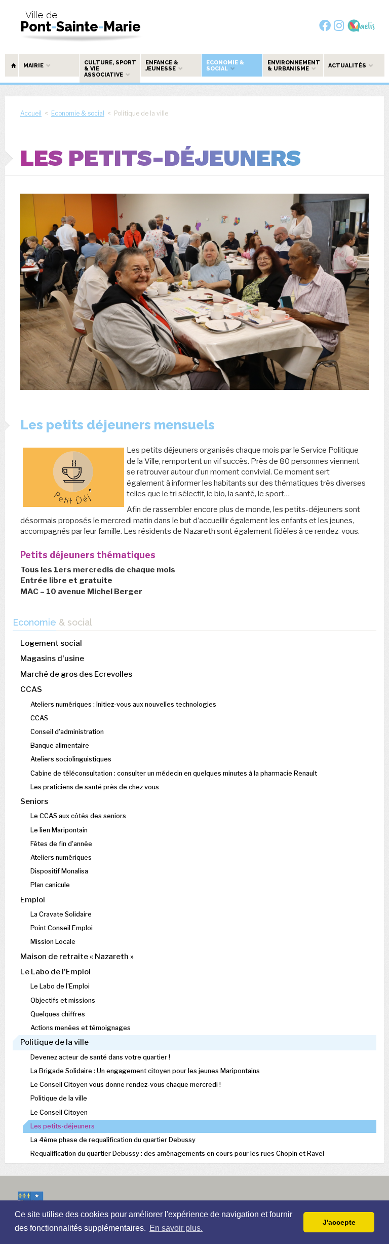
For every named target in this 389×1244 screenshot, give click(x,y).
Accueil (31, 113)
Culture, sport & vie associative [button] (110, 68)
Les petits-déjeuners (62, 1126)
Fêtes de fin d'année (61, 844)
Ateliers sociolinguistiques (70, 759)
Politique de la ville (54, 1042)
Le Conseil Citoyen (59, 1112)
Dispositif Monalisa (59, 871)
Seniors (34, 801)
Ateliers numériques (61, 857)
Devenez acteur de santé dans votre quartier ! (100, 1057)
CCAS (31, 689)
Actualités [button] (348, 65)
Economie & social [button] (225, 65)
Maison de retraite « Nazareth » (77, 956)
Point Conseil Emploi (61, 928)
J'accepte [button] (339, 1222)
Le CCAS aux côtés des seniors (78, 816)
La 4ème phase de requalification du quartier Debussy (113, 1140)
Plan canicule (50, 885)
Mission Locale (52, 941)
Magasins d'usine (52, 658)
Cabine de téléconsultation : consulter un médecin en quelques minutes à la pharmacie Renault (173, 773)
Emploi (32, 899)
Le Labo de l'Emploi (55, 971)
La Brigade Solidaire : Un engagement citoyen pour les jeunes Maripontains (145, 1071)
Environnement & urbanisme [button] (293, 65)
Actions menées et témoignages (80, 1028)
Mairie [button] (34, 65)
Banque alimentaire (59, 745)
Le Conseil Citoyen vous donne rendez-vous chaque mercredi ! (125, 1084)
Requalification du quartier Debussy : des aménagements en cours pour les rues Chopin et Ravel (177, 1153)
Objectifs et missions (62, 1000)
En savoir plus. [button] (176, 1228)
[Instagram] (339, 25)
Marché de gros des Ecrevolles (76, 674)
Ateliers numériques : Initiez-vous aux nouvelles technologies (123, 704)
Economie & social (77, 113)
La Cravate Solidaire (61, 914)
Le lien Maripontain (59, 830)
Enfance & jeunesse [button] (161, 65)
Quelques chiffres (57, 1014)
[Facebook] (325, 25)
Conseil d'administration (67, 732)
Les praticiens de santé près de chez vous (94, 787)
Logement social (51, 643)
